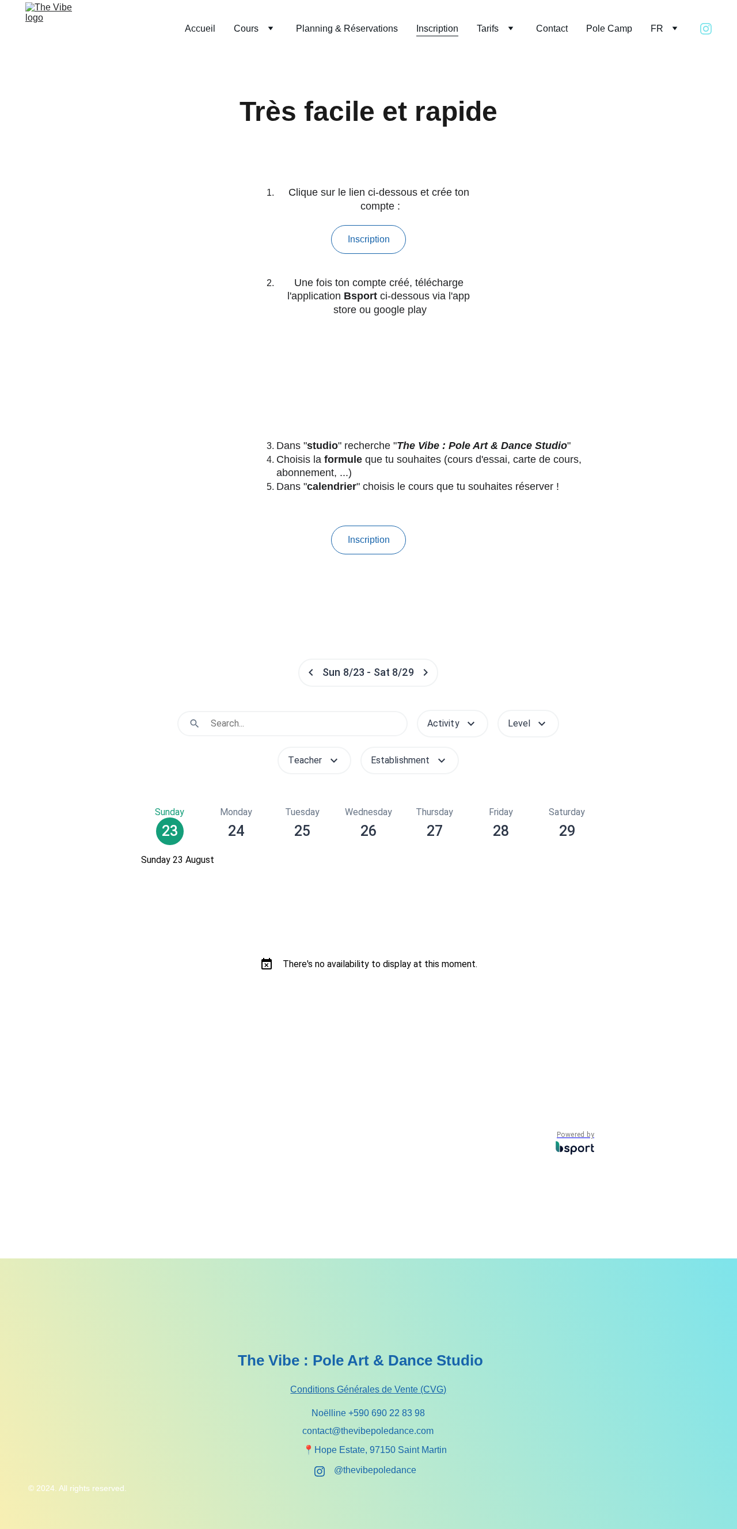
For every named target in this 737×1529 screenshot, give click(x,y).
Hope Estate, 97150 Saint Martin (380, 1450)
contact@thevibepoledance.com (368, 1431)
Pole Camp (609, 28)
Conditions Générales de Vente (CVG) (368, 1389)
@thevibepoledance (375, 1470)
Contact (552, 28)
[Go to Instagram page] (706, 29)
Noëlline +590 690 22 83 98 (368, 1413)
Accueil (200, 28)
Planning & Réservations (347, 28)
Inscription (437, 28)
